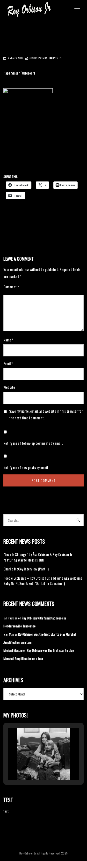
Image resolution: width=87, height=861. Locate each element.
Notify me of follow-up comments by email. (33, 443)
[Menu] (76, 10)
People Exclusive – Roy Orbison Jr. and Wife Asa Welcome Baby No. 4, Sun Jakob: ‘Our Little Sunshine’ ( (42, 580)
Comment (11, 286)
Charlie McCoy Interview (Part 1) (26, 568)
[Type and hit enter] (78, 520)
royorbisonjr (38, 58)
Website (9, 387)
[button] (32, 766)
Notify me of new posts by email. (26, 467)
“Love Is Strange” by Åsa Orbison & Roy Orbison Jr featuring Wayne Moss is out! (37, 557)
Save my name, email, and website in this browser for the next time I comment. (46, 414)
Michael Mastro (12, 650)
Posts (57, 58)
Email (8, 363)
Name (8, 339)
